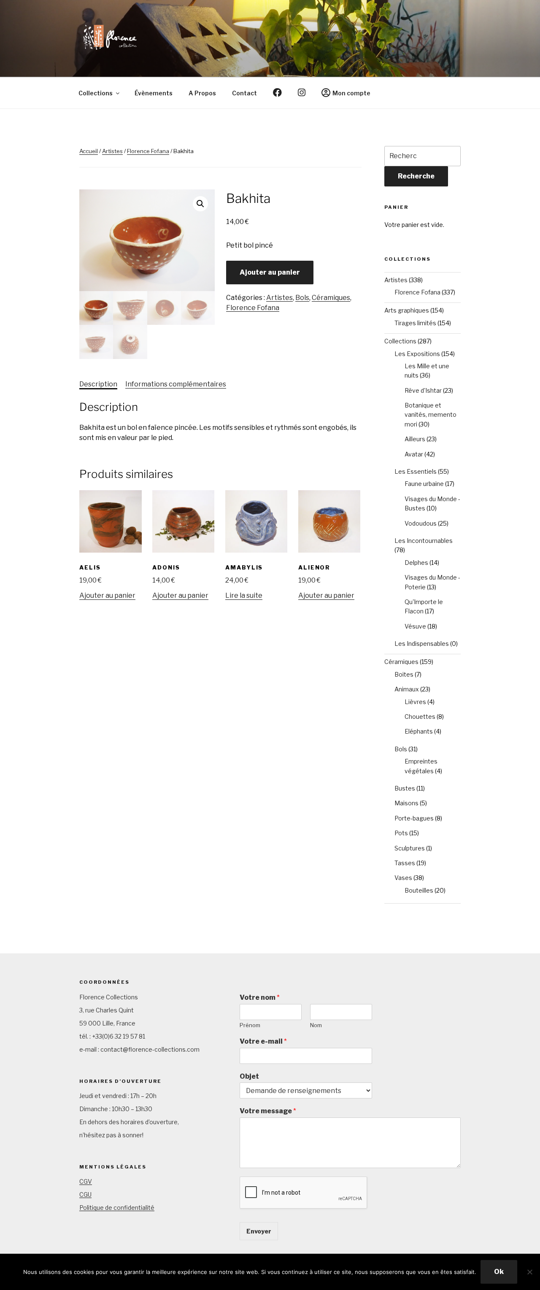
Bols (302, 298)
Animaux (406, 689)
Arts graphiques (406, 310)
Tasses (404, 862)
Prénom (250, 1025)
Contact (244, 93)
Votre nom (260, 997)
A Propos (202, 93)
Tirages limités (415, 323)
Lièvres (415, 701)
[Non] (529, 1272)
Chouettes (420, 716)
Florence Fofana (148, 151)
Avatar (414, 454)
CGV (85, 1181)
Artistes (112, 151)
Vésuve (415, 626)
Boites (403, 674)
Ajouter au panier (270, 272)
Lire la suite (243, 595)
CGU (85, 1194)
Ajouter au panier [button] (107, 595)
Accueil (88, 151)
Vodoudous (421, 523)
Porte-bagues (414, 818)
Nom (316, 1025)
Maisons (406, 803)
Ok (499, 1272)
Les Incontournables (423, 540)
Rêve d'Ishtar (423, 390)
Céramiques (331, 298)
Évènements (154, 93)
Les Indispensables (421, 643)
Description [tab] (98, 384)
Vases (403, 877)
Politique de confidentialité (116, 1207)
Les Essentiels (415, 471)
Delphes (416, 562)
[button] (200, 203)
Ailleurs (415, 439)
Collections (95, 93)
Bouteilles (419, 890)
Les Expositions (417, 353)
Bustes (404, 788)
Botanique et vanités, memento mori (430, 415)
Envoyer (258, 1231)
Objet (249, 1076)
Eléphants (419, 731)
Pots (401, 833)
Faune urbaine (424, 483)
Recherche (416, 176)
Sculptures (409, 848)
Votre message (268, 1111)
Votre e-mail (263, 1041)
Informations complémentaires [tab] (175, 384)
